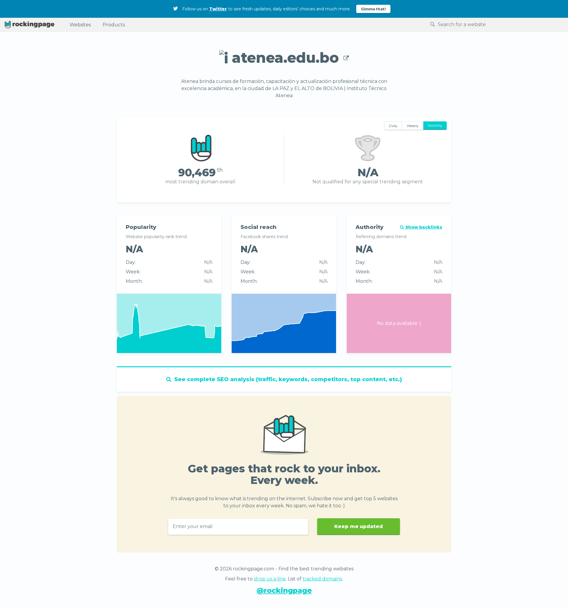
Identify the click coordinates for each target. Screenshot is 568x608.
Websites (80, 25)
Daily (393, 125)
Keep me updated (358, 526)
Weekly (413, 125)
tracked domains (322, 579)
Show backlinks (423, 227)
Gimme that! (373, 9)
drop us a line (270, 579)
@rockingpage (284, 590)
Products (114, 25)
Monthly (435, 125)
